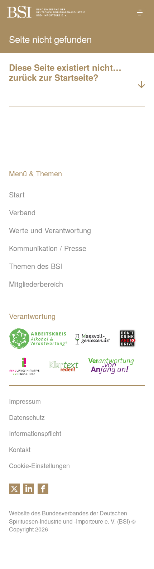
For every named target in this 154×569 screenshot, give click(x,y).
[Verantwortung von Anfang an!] (111, 366)
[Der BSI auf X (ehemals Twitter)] (14, 491)
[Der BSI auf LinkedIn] (28, 491)
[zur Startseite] (46, 15)
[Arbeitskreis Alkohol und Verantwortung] (38, 338)
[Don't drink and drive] (128, 338)
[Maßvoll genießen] (92, 338)
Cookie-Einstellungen (39, 465)
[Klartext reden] (64, 366)
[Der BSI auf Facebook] (43, 491)
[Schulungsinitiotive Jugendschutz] (24, 366)
